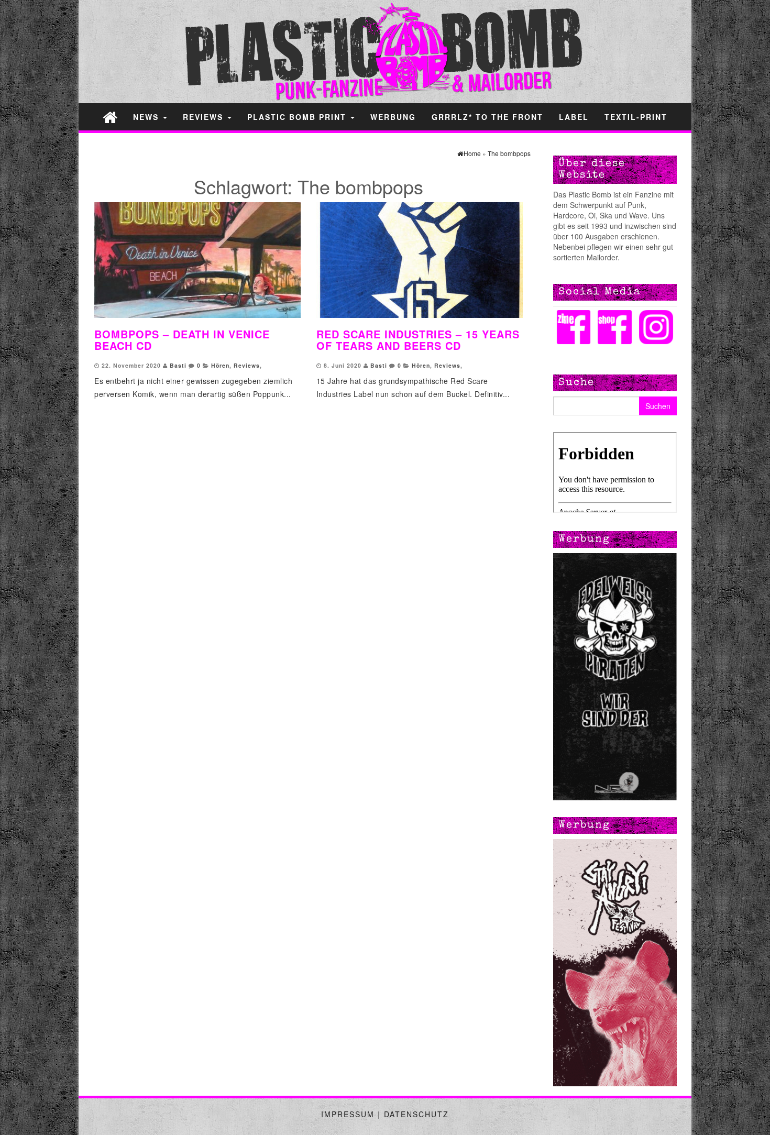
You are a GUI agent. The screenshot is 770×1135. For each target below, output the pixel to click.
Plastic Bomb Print (298, 117)
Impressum (348, 1114)
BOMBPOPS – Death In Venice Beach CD (182, 339)
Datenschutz (416, 1114)
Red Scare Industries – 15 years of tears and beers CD (418, 339)
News (147, 117)
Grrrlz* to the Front (487, 117)
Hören (220, 365)
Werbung (393, 117)
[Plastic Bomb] (110, 116)
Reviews (204, 117)
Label (574, 117)
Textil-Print (635, 117)
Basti (178, 365)
